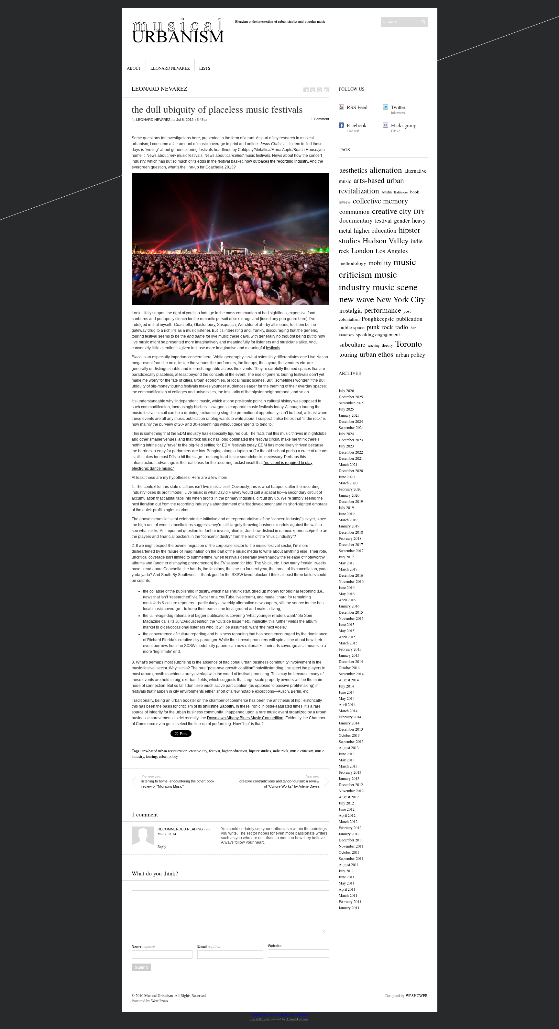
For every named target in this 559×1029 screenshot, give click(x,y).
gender (402, 220)
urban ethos (376, 354)
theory (387, 345)
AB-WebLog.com (297, 1019)
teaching (373, 345)
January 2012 (349, 833)
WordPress (159, 1000)
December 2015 (351, 612)
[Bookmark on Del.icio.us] (319, 89)
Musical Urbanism (158, 995)
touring (151, 756)
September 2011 (351, 858)
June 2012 (347, 809)
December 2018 (351, 532)
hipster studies (260, 750)
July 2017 (346, 556)
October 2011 (349, 852)
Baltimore (401, 192)
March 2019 (348, 519)
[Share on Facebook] (306, 89)
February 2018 (350, 538)
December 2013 (351, 729)
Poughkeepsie (378, 318)
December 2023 (351, 439)
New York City (400, 299)
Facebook (357, 125)
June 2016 (347, 587)
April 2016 (347, 599)
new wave (356, 299)
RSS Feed (357, 107)
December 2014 (351, 661)
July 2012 (346, 802)
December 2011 (351, 839)
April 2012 (347, 815)
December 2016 (351, 575)
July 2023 (346, 445)
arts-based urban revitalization (164, 750)
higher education (234, 750)
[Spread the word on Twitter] (312, 89)
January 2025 (349, 415)
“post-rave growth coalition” (231, 668)
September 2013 (351, 741)
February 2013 (350, 772)
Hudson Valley (386, 240)
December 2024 (351, 421)
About (134, 68)
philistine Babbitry (218, 706)
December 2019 (351, 501)
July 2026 (346, 390)
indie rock (280, 750)
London (362, 250)
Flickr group (403, 125)
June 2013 (347, 753)
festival (214, 750)
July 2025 (346, 408)
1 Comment (320, 119)
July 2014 (346, 685)
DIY (419, 211)
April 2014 (347, 704)
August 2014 (349, 679)
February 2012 (350, 827)
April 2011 (347, 889)
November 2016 (351, 581)
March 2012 (348, 821)
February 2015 (350, 649)
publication (409, 318)
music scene (395, 287)
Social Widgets (259, 1019)
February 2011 (350, 901)
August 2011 (349, 864)
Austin (386, 191)
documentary (356, 220)
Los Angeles (392, 250)
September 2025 (351, 402)
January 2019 (349, 525)
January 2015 (349, 655)
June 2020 (347, 476)
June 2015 (347, 624)
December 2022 (351, 452)
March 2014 (348, 710)
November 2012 (351, 790)
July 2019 (346, 507)
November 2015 (351, 618)
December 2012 (351, 784)
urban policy (168, 756)
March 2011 (348, 895)
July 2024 (346, 433)
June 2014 (347, 692)
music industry (368, 280)
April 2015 (347, 636)
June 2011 (347, 876)
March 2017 (348, 569)
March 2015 (348, 642)
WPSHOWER (417, 995)
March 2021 (348, 464)
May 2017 (347, 562)
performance (382, 310)
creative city (198, 750)
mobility (379, 262)
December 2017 (351, 544)
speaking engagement (378, 334)
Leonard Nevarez (170, 68)
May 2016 (347, 593)
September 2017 (351, 550)
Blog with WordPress (295, 1014)
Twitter (398, 107)
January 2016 (349, 605)
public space (352, 327)
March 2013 (348, 766)
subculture (352, 344)
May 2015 (347, 630)
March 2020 (348, 482)
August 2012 (349, 796)
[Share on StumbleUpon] (326, 89)
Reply (162, 846)
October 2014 (349, 667)
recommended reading (180, 829)
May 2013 (347, 759)
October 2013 (349, 735)
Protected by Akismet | (265, 1014)
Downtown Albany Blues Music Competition (245, 718)
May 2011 (347, 882)
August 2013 (349, 747)
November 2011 (351, 846)
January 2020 (349, 495)
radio (401, 327)
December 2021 (351, 458)
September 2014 (351, 673)
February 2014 (350, 716)
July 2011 (346, 870)
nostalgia (350, 310)
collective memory (380, 200)
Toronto (408, 343)
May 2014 (347, 698)
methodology (352, 263)
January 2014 (349, 722)
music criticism (301, 750)
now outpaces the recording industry (276, 161)
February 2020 (350, 488)
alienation (386, 169)
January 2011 (349, 907)
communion (354, 211)
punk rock (380, 326)
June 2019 (347, 513)
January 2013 (349, 778)
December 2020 (351, 470)
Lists (204, 68)
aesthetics (353, 170)
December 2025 (351, 396)
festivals (273, 348)
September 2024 (351, 427)
